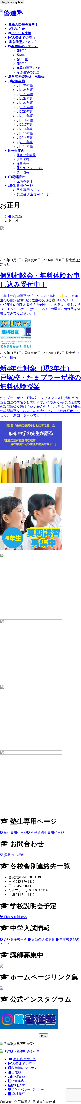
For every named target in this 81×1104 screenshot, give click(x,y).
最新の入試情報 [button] (43, 939)
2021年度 (26, 107)
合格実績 (18, 1076)
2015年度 (26, 133)
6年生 (24, 63)
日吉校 (24, 164)
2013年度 (26, 142)
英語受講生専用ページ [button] (47, 832)
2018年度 (26, 120)
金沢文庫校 (27, 155)
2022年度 (26, 103)
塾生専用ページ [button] (15, 832)
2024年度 (26, 94)
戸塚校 (24, 159)
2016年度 (26, 129)
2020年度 (26, 111)
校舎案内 (17, 1081)
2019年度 (26, 116)
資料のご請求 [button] (13, 855)
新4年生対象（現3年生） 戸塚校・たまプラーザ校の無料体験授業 (40, 377)
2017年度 (26, 124)
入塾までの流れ (23, 1063)
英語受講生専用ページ (33, 194)
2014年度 (26, 137)
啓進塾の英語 (29, 72)
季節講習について (32, 68)
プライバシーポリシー (27, 1089)
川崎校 (24, 172)
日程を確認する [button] (15, 917)
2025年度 (26, 89)
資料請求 (26, 181)
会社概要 (18, 1094)
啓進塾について (24, 1059)
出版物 (16, 1072)
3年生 (24, 50)
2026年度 (26, 85)
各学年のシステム (24, 1068)
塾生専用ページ (28, 190)
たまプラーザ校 (31, 168)
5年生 (24, 59)
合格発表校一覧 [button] (15, 939)
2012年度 (26, 146)
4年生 (24, 55)
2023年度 (26, 98)
